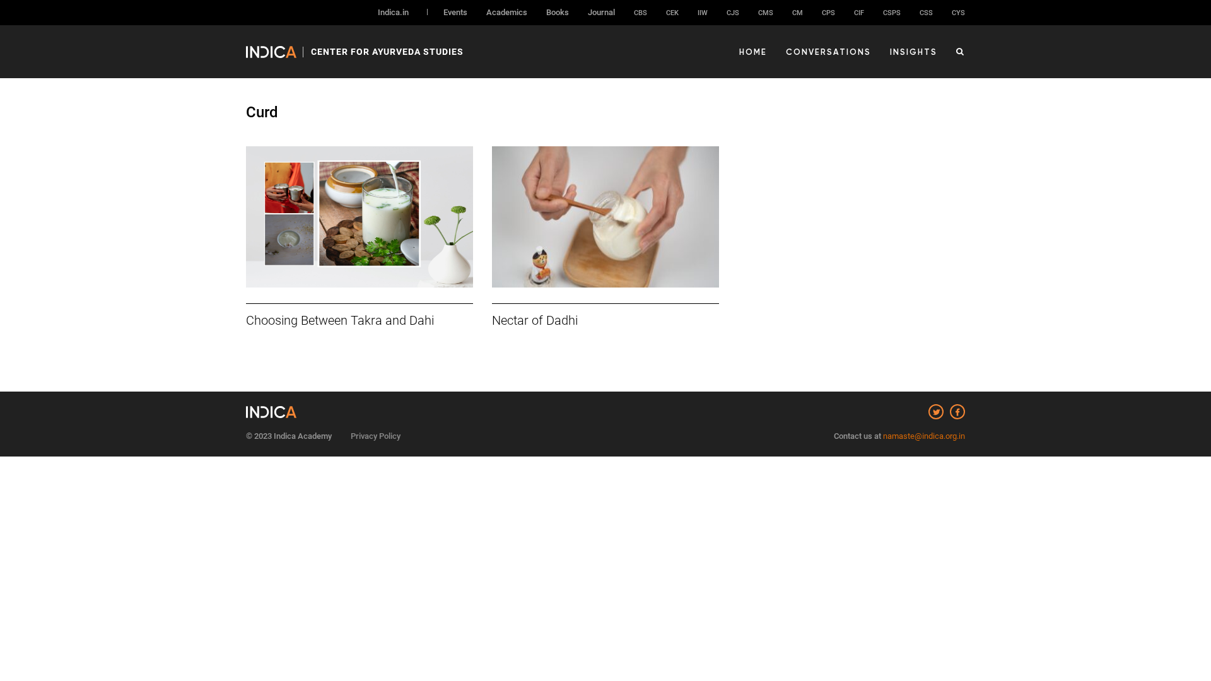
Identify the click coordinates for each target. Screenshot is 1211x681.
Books (557, 12)
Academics (506, 12)
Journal (601, 12)
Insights (913, 52)
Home (753, 52)
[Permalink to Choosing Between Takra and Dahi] (359, 217)
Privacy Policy (376, 436)
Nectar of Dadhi (535, 320)
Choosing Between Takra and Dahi (340, 320)
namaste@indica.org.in (924, 436)
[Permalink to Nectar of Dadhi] (605, 217)
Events (455, 12)
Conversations (828, 52)
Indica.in (393, 12)
